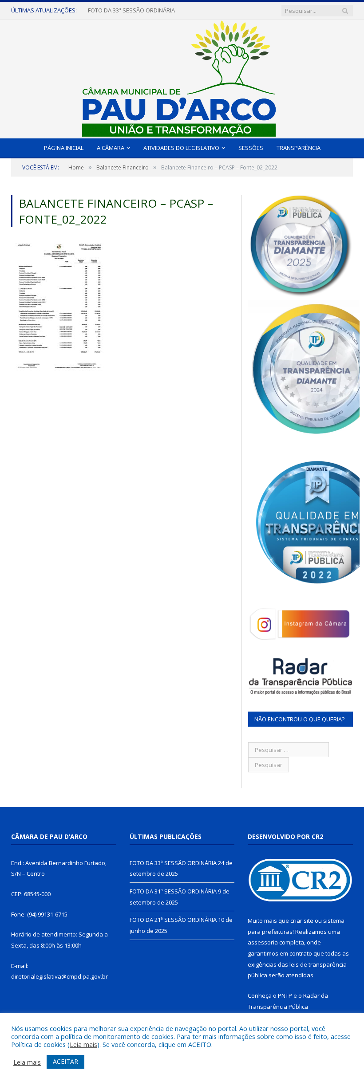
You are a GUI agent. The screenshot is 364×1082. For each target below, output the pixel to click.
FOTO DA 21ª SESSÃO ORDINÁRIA (173, 920)
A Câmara (110, 148)
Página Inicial (63, 148)
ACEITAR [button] (65, 1061)
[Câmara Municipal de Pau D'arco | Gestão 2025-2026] (182, 77)
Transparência (298, 148)
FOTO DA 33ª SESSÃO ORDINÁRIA (173, 863)
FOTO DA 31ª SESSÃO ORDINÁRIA (131, 10)
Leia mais (83, 1044)
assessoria (263, 942)
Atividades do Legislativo (181, 148)
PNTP (285, 995)
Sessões (250, 148)
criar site (301, 921)
